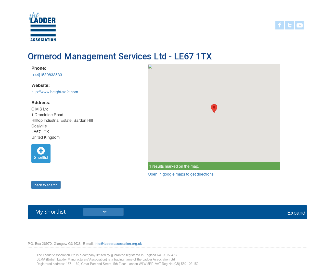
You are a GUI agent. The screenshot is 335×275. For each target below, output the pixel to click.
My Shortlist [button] (50, 211)
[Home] (43, 26)
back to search (46, 184)
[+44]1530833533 (46, 74)
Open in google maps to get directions (181, 174)
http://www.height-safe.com (54, 92)
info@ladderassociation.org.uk (118, 244)
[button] (214, 108)
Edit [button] (103, 211)
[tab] (167, 212)
